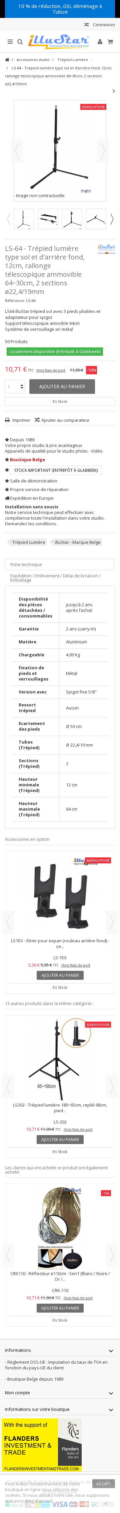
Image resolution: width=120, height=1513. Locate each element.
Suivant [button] (103, 151)
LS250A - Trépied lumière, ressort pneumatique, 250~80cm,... (60, 1108)
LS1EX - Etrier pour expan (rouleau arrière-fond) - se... (60, 943)
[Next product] (114, 91)
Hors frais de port (50, 370)
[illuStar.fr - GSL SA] (60, 42)
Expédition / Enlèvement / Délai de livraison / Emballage (55, 578)
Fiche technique (26, 564)
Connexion (103, 25)
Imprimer (20, 420)
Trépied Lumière (28, 542)
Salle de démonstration (33, 481)
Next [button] (111, 219)
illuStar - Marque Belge (78, 542)
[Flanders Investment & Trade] (42, 1445)
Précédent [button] (17, 151)
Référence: (15, 300)
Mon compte (17, 1393)
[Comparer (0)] (86, 25)
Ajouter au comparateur (65, 420)
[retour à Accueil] (7, 60)
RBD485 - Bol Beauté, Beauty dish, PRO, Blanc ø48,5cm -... (60, 1276)
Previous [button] (8, 219)
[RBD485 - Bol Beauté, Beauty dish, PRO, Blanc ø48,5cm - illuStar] (60, 1228)
